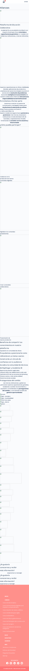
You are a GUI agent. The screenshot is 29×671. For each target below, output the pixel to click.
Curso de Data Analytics (9, 603)
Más (6, 644)
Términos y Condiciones (9, 647)
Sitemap (5, 656)
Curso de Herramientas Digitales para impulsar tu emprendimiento (13, 606)
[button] (1, 1)
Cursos (7, 600)
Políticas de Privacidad (9, 650)
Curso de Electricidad (9, 631)
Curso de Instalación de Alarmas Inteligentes (12, 627)
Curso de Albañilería (8, 615)
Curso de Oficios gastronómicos (12, 618)
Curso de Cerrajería (8, 624)
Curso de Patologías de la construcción (14, 621)
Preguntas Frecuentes (9, 653)
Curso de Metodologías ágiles (11, 613)
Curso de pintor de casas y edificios (13, 610)
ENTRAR (26, 1)
